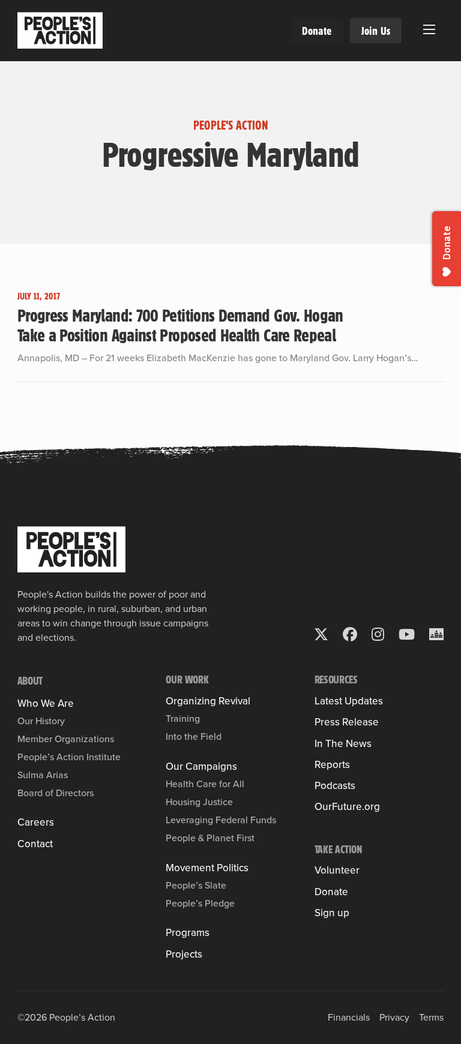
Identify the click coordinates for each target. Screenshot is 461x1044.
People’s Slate (196, 885)
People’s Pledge (200, 903)
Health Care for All (205, 784)
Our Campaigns (201, 766)
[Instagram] (378, 634)
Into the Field (193, 736)
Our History (41, 721)
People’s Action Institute (69, 757)
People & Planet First (210, 838)
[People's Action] (71, 549)
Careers (35, 822)
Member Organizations (65, 739)
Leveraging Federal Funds (221, 820)
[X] (321, 634)
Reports (332, 764)
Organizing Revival (208, 701)
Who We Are (45, 703)
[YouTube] (407, 634)
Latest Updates (349, 701)
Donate (316, 30)
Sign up (332, 913)
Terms (431, 1017)
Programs (187, 932)
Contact (35, 844)
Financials (349, 1017)
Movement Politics (207, 868)
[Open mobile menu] (429, 29)
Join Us (375, 30)
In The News (343, 743)
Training (183, 718)
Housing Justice (199, 802)
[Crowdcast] (436, 634)
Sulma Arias (42, 775)
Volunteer (337, 870)
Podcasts (335, 785)
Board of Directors (55, 793)
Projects (184, 954)
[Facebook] (350, 634)
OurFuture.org (347, 806)
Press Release (347, 722)
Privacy (394, 1017)
